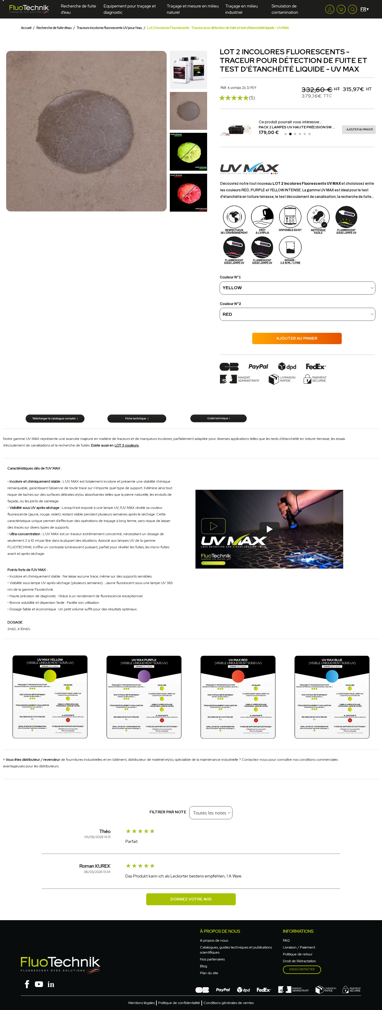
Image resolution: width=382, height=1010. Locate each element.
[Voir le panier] (341, 9)
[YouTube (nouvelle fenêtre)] (39, 983)
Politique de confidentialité (179, 1002)
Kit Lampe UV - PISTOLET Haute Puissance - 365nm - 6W (311, 127)
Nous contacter (302, 969)
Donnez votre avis (191, 899)
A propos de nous (214, 940)
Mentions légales (141, 1002)
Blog (203, 966)
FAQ (286, 940)
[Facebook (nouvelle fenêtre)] (27, 983)
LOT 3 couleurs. (127, 445)
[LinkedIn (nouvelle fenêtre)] (51, 983)
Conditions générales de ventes (229, 1002)
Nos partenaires (212, 959)
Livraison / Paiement (299, 947)
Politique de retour (297, 954)
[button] (11, 131)
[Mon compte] (329, 9)
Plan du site (209, 973)
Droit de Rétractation (299, 961)
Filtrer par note (168, 812)
